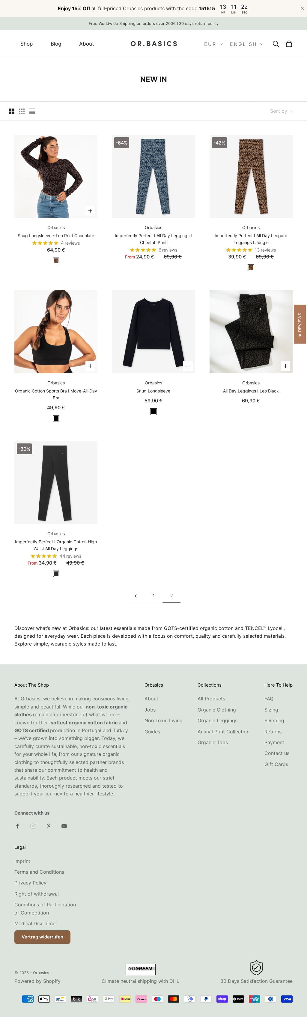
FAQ (268, 699)
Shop (26, 44)
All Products (211, 699)
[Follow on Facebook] (17, 826)
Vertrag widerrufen (42, 937)
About (86, 44)
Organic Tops (213, 742)
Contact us (276, 753)
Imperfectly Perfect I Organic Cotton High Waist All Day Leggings (56, 545)
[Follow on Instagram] (33, 826)
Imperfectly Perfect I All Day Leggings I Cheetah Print (153, 239)
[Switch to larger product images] (11, 111)
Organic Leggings (217, 720)
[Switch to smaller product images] (22, 111)
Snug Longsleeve (153, 390)
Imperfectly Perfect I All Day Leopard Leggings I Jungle (251, 239)
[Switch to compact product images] (32, 111)
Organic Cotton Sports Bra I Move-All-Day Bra (56, 394)
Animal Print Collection (223, 732)
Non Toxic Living (164, 720)
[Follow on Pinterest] (49, 826)
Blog (56, 44)
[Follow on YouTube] (64, 826)
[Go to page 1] (136, 596)
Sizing (271, 710)
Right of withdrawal (36, 894)
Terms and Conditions (39, 872)
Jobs (150, 710)
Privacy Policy (30, 883)
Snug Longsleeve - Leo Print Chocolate (56, 235)
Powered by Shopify (37, 981)
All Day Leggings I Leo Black (251, 390)
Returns (273, 732)
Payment (274, 742)
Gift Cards (276, 764)
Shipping (274, 720)
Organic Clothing (217, 710)
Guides (152, 732)
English (243, 44)
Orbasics (56, 227)
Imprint (22, 861)
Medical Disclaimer (35, 923)
